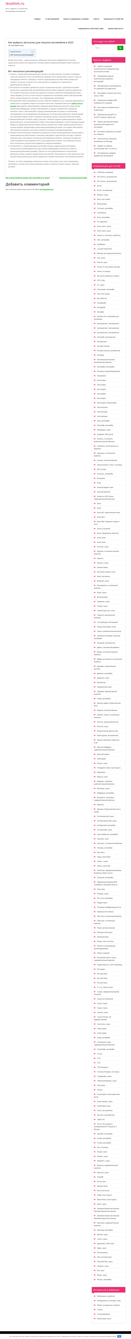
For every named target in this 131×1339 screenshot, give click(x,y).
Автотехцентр (102, 407)
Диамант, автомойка (104, 673)
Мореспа (100, 805)
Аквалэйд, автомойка (105, 425)
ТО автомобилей (52, 19)
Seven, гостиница (103, 271)
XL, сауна (100, 285)
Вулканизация (102, 597)
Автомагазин (102, 341)
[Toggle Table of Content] (31, 52)
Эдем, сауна (101, 1248)
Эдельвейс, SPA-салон (105, 1243)
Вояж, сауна (101, 592)
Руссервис (101, 969)
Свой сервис (102, 1028)
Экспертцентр (102, 1252)
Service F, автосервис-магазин (108, 267)
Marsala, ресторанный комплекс (109, 253)
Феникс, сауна (102, 1156)
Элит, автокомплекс (104, 1257)
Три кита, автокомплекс (106, 1115)
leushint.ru (15, 3)
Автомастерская (103, 346)
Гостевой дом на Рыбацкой (107, 622)
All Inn (99, 186)
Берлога (100, 558)
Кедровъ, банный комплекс (107, 710)
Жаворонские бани (104, 687)
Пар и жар (101, 889)
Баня (99, 503)
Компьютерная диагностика (107, 731)
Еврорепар (101, 682)
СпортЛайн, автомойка (106, 1049)
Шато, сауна (101, 1204)
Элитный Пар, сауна (104, 1261)
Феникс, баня (102, 1152)
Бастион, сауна (103, 547)
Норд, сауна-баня (103, 857)
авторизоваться (46, 189)
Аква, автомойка (103, 421)
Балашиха (101, 478)
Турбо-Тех (101, 1119)
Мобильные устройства (113, 19)
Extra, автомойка (103, 217)
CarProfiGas (101, 213)
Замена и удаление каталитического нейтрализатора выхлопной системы (106, 68)
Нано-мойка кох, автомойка (107, 834)
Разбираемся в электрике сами (90, 29)
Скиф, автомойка (103, 1037)
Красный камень (103, 754)
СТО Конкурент (102, 1067)
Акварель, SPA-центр (105, 434)
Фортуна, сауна (103, 1172)
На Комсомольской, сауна (107, 821)
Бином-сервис (102, 567)
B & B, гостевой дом (104, 190)
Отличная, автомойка (105, 877)
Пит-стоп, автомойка (105, 898)
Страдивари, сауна (104, 1076)
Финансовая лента (115, 29)
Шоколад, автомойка (105, 1230)
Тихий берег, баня (104, 1106)
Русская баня (102, 974)
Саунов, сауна (102, 1012)
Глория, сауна (102, 606)
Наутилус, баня (103, 839)
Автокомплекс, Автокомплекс (108, 323)
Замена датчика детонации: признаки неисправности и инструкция (106, 124)
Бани (99, 483)
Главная (37, 19)
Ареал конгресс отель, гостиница (109, 465)
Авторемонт (101, 376)
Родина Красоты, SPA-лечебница (109, 965)
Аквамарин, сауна (104, 430)
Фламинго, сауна (103, 1161)
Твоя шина (101, 1085)
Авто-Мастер (102, 298)
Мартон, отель (102, 777)
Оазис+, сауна (102, 861)
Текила (99, 1090)
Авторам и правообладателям (108, 371)
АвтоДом (100, 312)
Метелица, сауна (103, 788)
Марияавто (101, 772)
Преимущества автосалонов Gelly (73, 178)
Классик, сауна (102, 726)
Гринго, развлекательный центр (109, 631)
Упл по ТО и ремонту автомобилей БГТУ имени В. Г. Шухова (105, 1126)
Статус (99, 1054)
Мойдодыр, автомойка (105, 793)
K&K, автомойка (103, 240)
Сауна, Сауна (102, 1003)
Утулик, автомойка (104, 1138)
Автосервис (101, 380)
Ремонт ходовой (103, 953)
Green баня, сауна (104, 226)
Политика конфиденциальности (109, 907)
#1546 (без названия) (105, 172)
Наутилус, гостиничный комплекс (109, 843)
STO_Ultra (101, 280)
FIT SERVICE (102, 222)
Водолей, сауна (103, 581)
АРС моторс (101, 469)
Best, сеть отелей (103, 199)
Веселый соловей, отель (106, 572)
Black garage (102, 204)
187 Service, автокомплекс (107, 177)
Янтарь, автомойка (104, 1279)
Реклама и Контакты (104, 932)
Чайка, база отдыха (104, 1195)
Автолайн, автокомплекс (106, 337)
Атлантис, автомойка (105, 474)
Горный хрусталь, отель (106, 610)
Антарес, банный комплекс (107, 460)
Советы (96, 19)
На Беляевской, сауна (105, 816)
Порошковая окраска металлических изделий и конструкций (103, 78)
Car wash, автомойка (105, 208)
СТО (98, 1058)
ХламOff (100, 1177)
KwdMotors (101, 244)
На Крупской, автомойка (106, 825)
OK (119, 1336)
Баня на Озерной (103, 529)
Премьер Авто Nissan (105, 912)
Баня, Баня (101, 538)
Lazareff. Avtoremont (104, 249)
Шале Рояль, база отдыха (106, 1199)
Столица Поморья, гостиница (108, 1072)
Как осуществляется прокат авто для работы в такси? (28, 178)
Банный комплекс (104, 492)
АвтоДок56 (101, 307)
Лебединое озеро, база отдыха (108, 768)
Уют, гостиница (102, 1147)
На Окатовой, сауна (104, 830)
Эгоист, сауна (102, 1239)
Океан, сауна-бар (103, 866)
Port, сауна (101, 258)
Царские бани (102, 1186)
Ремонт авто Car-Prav (105, 941)
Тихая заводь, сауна (104, 1101)
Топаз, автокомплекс (105, 1110)
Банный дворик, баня (105, 487)
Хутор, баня (101, 1181)
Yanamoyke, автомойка (106, 289)
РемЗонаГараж (103, 937)
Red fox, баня (102, 262)
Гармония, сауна (103, 601)
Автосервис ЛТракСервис (107, 403)
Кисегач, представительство (107, 722)
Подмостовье (102, 903)
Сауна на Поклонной (105, 999)
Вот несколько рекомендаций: (22, 55)
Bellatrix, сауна (102, 195)
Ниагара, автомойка (104, 848)
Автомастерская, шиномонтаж (108, 350)
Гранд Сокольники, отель (106, 627)
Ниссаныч (101, 852)
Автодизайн (101, 303)
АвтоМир (100, 355)
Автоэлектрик (102, 412)
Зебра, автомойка (104, 698)
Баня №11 (101, 517)
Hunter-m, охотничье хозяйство (108, 235)
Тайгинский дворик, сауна (107, 1081)
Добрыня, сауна (103, 678)
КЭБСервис (101, 759)
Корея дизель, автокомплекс (108, 735)
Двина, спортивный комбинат (108, 647)
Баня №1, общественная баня (108, 512)
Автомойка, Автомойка (105, 367)
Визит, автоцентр (103, 576)
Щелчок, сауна (102, 1234)
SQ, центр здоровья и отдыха (108, 276)
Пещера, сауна (102, 894)
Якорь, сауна (102, 1275)
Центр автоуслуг (103, 1190)
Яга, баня (100, 1270)
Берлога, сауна (102, 563)
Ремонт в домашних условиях (76, 19)
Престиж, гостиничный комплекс (109, 916)
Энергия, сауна (103, 1266)
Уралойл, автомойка (104, 1134)
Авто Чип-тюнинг (103, 294)
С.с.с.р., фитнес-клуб (105, 987)
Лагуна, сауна (102, 763)
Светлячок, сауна (103, 1024)
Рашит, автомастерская (106, 928)
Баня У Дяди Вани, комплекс (108, 533)
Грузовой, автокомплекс (106, 643)
